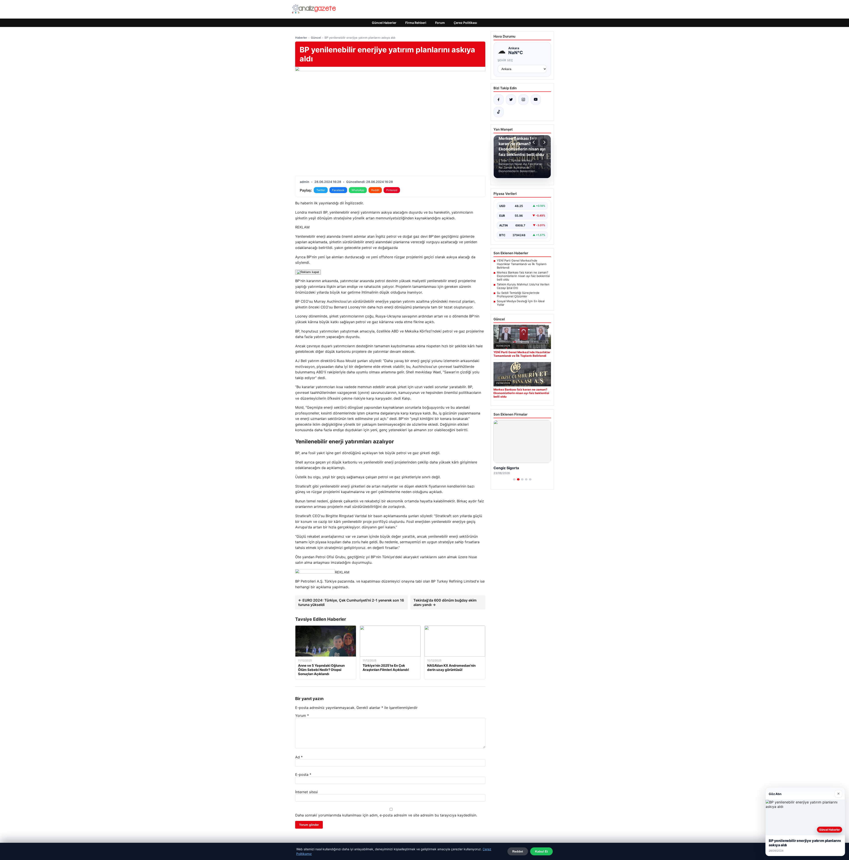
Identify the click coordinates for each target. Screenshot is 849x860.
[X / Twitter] (511, 100)
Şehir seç (505, 60)
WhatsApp (358, 190)
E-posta (303, 774)
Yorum (302, 715)
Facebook (338, 190)
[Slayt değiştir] (514, 479)
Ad (299, 757)
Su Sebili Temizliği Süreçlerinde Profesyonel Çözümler (518, 294)
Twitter (320, 190)
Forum (440, 23)
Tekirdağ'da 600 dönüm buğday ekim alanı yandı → (444, 602)
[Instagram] (523, 100)
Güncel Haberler (384, 23)
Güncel (316, 37)
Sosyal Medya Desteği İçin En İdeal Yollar (521, 302)
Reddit (375, 190)
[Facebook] (498, 100)
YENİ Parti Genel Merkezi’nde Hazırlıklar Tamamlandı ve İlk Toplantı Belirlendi (522, 264)
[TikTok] (498, 112)
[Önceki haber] (534, 142)
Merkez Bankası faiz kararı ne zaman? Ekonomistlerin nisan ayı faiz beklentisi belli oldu (523, 276)
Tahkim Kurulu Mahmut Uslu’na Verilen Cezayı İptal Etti (523, 286)
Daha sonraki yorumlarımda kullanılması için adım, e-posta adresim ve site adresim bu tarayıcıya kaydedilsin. (386, 815)
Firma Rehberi (415, 23)
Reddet (517, 851)
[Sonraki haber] (543, 142)
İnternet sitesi (306, 792)
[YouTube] (536, 100)
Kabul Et (541, 851)
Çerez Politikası (465, 23)
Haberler (301, 37)
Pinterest (391, 190)
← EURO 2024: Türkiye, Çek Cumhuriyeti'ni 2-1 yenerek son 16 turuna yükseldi (351, 602)
